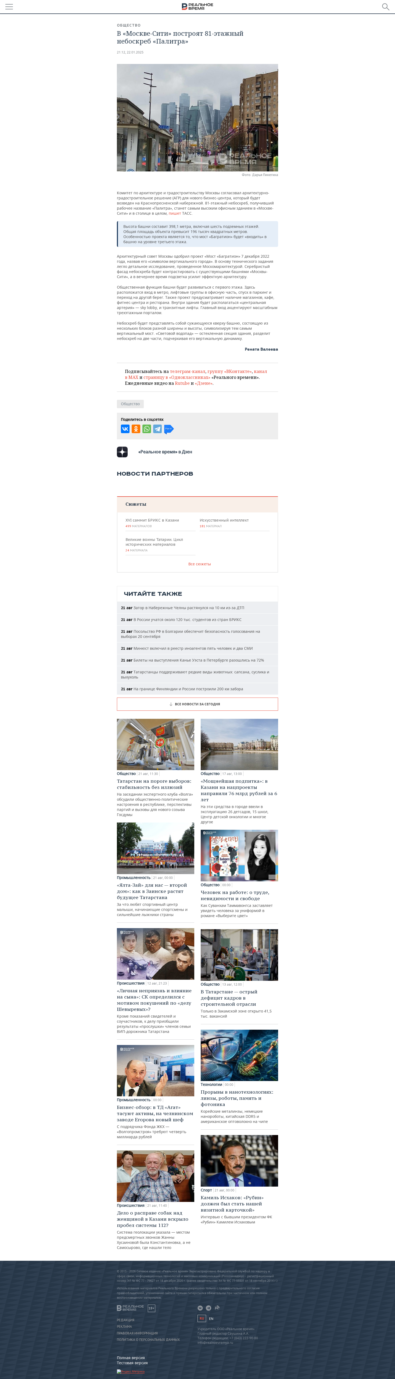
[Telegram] (157, 429)
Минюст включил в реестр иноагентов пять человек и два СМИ (187, 648)
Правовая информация (137, 1333)
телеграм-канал (187, 371)
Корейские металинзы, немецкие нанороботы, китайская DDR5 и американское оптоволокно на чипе (237, 1106)
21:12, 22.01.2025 (130, 52)
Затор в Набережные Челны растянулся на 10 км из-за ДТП (182, 607)
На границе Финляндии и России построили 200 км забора (182, 688)
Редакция (125, 1320)
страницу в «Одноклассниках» (176, 377)
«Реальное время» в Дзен (165, 452)
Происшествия (131, 983)
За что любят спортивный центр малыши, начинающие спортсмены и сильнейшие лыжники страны (152, 899)
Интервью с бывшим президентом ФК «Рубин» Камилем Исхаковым (236, 1209)
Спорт (206, 1190)
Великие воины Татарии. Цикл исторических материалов (154, 544)
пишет (175, 213)
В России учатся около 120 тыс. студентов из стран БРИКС (181, 619)
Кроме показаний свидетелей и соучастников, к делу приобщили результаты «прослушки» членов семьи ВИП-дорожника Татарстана (154, 1010)
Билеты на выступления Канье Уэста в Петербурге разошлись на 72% (192, 660)
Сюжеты (135, 504)
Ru (202, 1318)
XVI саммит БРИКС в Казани (152, 523)
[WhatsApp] (146, 429)
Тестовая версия (132, 1362)
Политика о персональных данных (148, 1340)
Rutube (182, 383)
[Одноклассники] (136, 429)
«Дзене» (204, 383)
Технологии (211, 1084)
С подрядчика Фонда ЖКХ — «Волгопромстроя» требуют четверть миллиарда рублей (155, 1121)
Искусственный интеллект (224, 523)
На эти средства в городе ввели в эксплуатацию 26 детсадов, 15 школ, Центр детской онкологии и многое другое (239, 801)
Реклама (124, 1326)
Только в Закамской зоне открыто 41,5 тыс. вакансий (236, 1004)
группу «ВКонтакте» (229, 371)
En (211, 1318)
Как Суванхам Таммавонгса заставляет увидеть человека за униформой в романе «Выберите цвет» (237, 903)
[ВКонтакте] (125, 429)
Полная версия (131, 1357)
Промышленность (133, 877)
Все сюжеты (199, 563)
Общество (129, 25)
